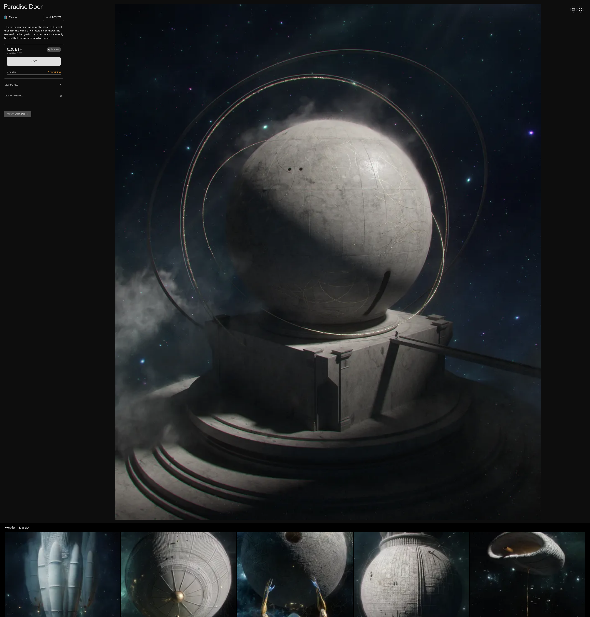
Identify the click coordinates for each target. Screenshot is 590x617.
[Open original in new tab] (573, 9)
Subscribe (55, 17)
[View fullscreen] (580, 9)
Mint (34, 61)
